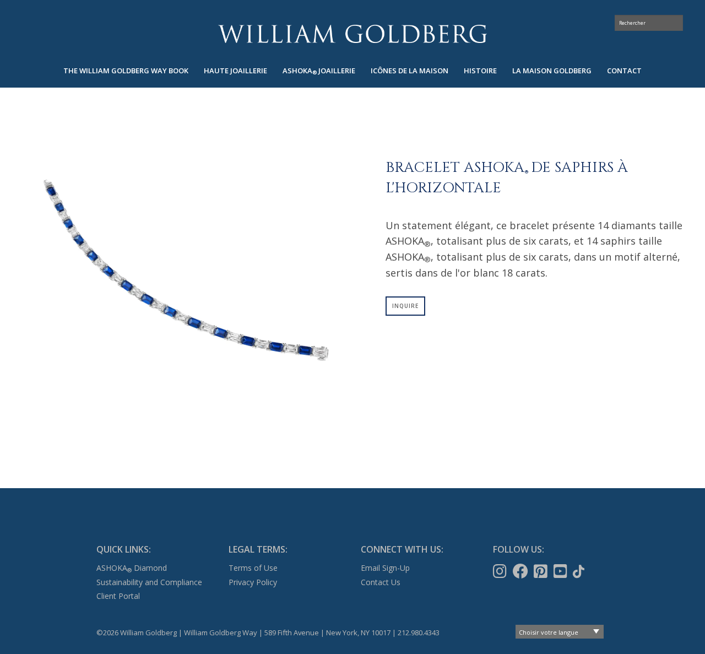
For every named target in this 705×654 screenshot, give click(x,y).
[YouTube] (562, 571)
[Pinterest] (542, 571)
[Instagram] (501, 571)
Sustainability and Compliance (149, 582)
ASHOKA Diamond (131, 568)
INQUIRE (405, 306)
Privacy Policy (253, 582)
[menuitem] (125, 71)
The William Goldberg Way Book (125, 70)
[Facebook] (521, 571)
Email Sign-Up (385, 568)
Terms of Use (253, 568)
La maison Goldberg (552, 70)
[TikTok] (580, 571)
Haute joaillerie (235, 70)
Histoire (480, 70)
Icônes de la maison (409, 70)
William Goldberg (352, 34)
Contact (624, 70)
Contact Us (380, 582)
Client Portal (118, 596)
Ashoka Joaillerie (319, 71)
